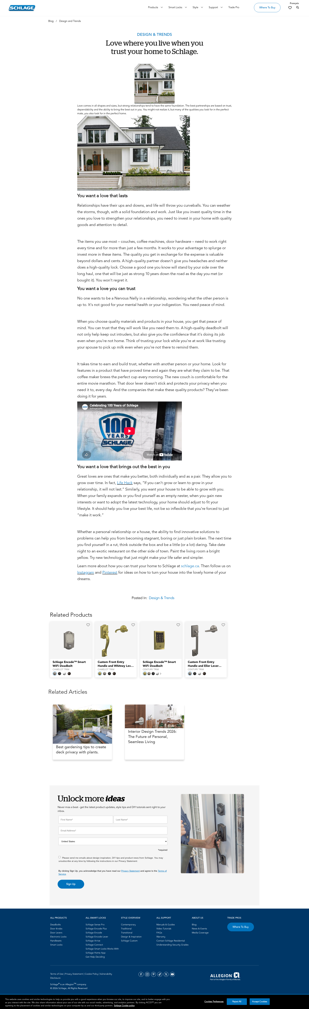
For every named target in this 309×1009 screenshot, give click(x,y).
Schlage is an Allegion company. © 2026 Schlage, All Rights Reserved (68, 986)
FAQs (159, 932)
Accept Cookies (259, 1001)
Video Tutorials (163, 928)
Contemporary (128, 924)
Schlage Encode (94, 932)
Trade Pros (234, 918)
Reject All (236, 1001)
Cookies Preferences (214, 1001)
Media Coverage (200, 932)
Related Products (71, 615)
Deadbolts (55, 924)
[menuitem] (67, 925)
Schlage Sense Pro (95, 924)
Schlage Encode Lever (97, 936)
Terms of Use (57, 974)
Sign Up (70, 884)
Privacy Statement (130, 871)
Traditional (126, 928)
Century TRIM (151, 669)
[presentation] (71, 665)
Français (294, 3)
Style (195, 7)
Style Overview (130, 918)
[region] (154, 1002)
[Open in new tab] (225, 976)
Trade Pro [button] (233, 7)
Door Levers (56, 932)
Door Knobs (56, 928)
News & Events (199, 928)
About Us (197, 918)
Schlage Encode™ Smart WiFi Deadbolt (69, 664)
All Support (163, 918)
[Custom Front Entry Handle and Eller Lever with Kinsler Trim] (203, 640)
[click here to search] (297, 7)
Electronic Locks (58, 936)
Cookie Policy (92, 974)
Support (213, 7)
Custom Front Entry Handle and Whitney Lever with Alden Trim (116, 664)
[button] (88, 624)
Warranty (160, 936)
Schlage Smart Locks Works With (102, 948)
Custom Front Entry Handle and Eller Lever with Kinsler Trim (203, 664)
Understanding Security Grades (172, 944)
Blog (194, 924)
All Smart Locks (96, 918)
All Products (58, 918)
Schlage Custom (129, 940)
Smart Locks (175, 7)
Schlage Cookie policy (124, 1005)
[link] (290, 8)
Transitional (126, 932)
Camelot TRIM (61, 669)
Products (153, 7)
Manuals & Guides (165, 924)
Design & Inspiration (131, 936)
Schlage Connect (94, 944)
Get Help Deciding (95, 957)
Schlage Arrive (93, 940)
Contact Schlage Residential (170, 940)
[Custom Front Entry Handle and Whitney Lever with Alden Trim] (113, 640)
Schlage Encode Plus (96, 928)
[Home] (22, 8)
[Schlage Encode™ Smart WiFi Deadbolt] (68, 640)
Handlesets (55, 940)
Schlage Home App (96, 953)
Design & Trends (161, 598)
